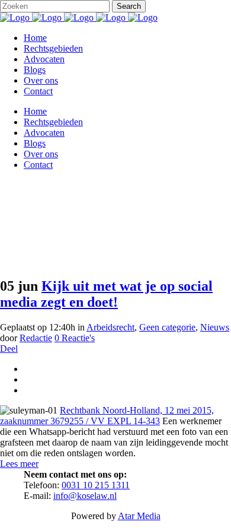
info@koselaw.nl (85, 496)
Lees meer (19, 464)
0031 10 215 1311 (96, 485)
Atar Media (139, 516)
